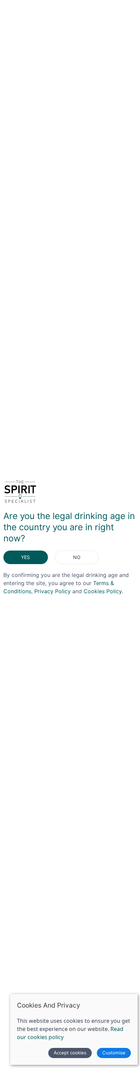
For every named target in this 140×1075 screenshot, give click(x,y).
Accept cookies (70, 1052)
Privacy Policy (52, 591)
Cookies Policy (103, 591)
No (77, 557)
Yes (25, 557)
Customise (113, 1052)
